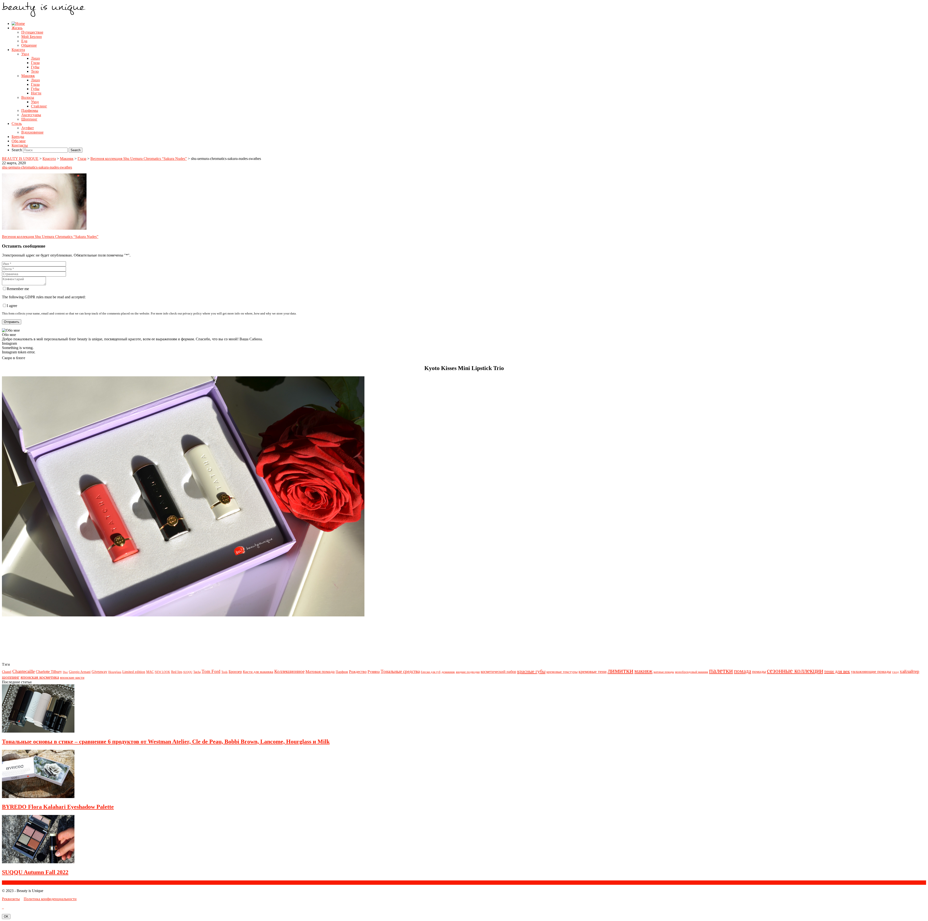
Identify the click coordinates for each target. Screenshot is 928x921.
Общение (29, 45)
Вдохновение (32, 132)
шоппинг (11, 677)
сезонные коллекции (795, 670)
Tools (224, 672)
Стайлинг (39, 106)
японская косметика (40, 677)
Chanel (6, 672)
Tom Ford (211, 671)
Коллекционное (289, 671)
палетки (721, 670)
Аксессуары (31, 115)
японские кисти (72, 677)
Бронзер (235, 671)
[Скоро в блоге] (183, 615)
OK (6, 916)
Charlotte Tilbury (49, 671)
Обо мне (19, 141)
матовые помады (663, 672)
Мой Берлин (31, 37)
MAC (150, 672)
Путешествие (32, 32)
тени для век (837, 671)
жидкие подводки (468, 672)
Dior (65, 672)
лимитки (620, 670)
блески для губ (431, 672)
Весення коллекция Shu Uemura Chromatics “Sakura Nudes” (50, 237)
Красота (18, 50)
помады (759, 671)
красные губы (531, 671)
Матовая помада (320, 671)
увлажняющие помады (871, 671)
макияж (643, 671)
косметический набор (498, 671)
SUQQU (187, 672)
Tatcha (197, 672)
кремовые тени (593, 671)
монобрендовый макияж (691, 672)
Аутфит (27, 128)
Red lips (176, 672)
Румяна (374, 672)
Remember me (18, 289)
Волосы (27, 97)
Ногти (36, 93)
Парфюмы (29, 110)
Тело (35, 71)
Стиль (17, 123)
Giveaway (99, 672)
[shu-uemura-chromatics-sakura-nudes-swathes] (44, 228)
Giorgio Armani (80, 672)
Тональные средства (400, 671)
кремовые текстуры (562, 672)
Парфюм (342, 672)
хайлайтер (909, 671)
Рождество (358, 672)
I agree (12, 306)
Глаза (35, 63)
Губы (35, 67)
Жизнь (17, 28)
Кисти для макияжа (258, 672)
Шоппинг (29, 119)
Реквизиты (11, 899)
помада (742, 671)
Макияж (28, 76)
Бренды (18, 137)
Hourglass (114, 672)
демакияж (448, 672)
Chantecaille (23, 671)
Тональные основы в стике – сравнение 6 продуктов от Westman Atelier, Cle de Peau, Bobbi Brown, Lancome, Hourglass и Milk (166, 741)
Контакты (20, 145)
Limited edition (133, 672)
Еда (24, 41)
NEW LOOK (162, 672)
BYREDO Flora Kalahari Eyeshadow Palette (58, 807)
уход (895, 672)
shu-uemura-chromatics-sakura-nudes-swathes (37, 167)
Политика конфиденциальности (50, 899)
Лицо (35, 58)
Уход (25, 54)
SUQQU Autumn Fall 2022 (35, 872)
